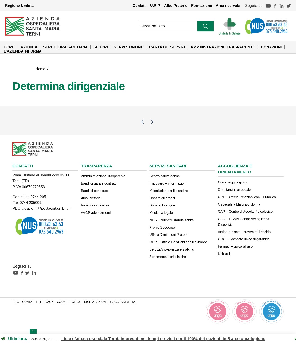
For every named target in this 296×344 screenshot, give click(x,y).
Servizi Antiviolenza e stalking (171, 249)
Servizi (100, 47)
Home (9, 47)
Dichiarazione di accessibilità (109, 302)
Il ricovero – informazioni (167, 183)
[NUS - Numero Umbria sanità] (266, 26)
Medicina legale (161, 213)
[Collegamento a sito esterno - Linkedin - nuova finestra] (35, 272)
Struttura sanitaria (65, 47)
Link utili (224, 254)
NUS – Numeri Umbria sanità (171, 220)
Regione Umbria (19, 5)
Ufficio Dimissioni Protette (168, 234)
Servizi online (128, 47)
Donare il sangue (162, 205)
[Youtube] (268, 5)
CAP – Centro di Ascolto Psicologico (245, 211)
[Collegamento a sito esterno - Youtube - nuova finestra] (16, 272)
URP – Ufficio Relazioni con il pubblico (178, 242)
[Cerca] (205, 26)
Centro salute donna (164, 176)
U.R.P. (155, 5)
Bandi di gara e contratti (98, 183)
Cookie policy (69, 302)
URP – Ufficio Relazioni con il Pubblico (247, 197)
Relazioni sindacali (95, 205)
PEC (15, 302)
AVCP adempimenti (96, 213)
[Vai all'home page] (32, 26)
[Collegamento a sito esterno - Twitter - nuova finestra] (28, 272)
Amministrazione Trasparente (223, 47)
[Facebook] (275, 5)
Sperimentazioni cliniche (167, 257)
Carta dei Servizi (167, 47)
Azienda (29, 47)
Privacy (46, 302)
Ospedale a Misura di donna (239, 204)
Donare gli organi (162, 198)
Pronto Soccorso (162, 227)
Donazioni (271, 47)
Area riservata (228, 5)
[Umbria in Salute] (231, 26)
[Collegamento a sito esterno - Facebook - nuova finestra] (23, 272)
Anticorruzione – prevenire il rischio (244, 232)
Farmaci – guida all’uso (235, 246)
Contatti (139, 5)
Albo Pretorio (176, 5)
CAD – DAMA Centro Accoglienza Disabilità (243, 221)
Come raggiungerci (232, 182)
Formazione (201, 5)
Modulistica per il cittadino (168, 191)
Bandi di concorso (94, 191)
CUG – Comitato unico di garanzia (243, 239)
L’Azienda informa (23, 51)
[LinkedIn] (281, 5)
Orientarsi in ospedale (234, 189)
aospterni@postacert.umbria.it (46, 208)
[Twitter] (289, 5)
